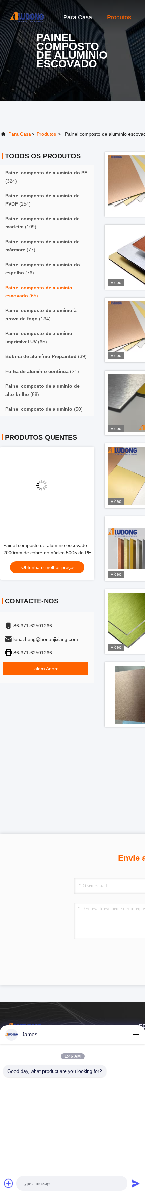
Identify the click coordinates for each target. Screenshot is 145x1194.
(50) (44, 409)
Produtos (119, 17)
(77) (42, 245)
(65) (38, 291)
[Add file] (8, 1183)
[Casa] (27, 17)
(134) (41, 314)
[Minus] (136, 1035)
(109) (42, 222)
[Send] (135, 1183)
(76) (42, 268)
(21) (42, 371)
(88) (42, 390)
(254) (42, 200)
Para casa (77, 17)
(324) (46, 177)
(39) (46, 356)
